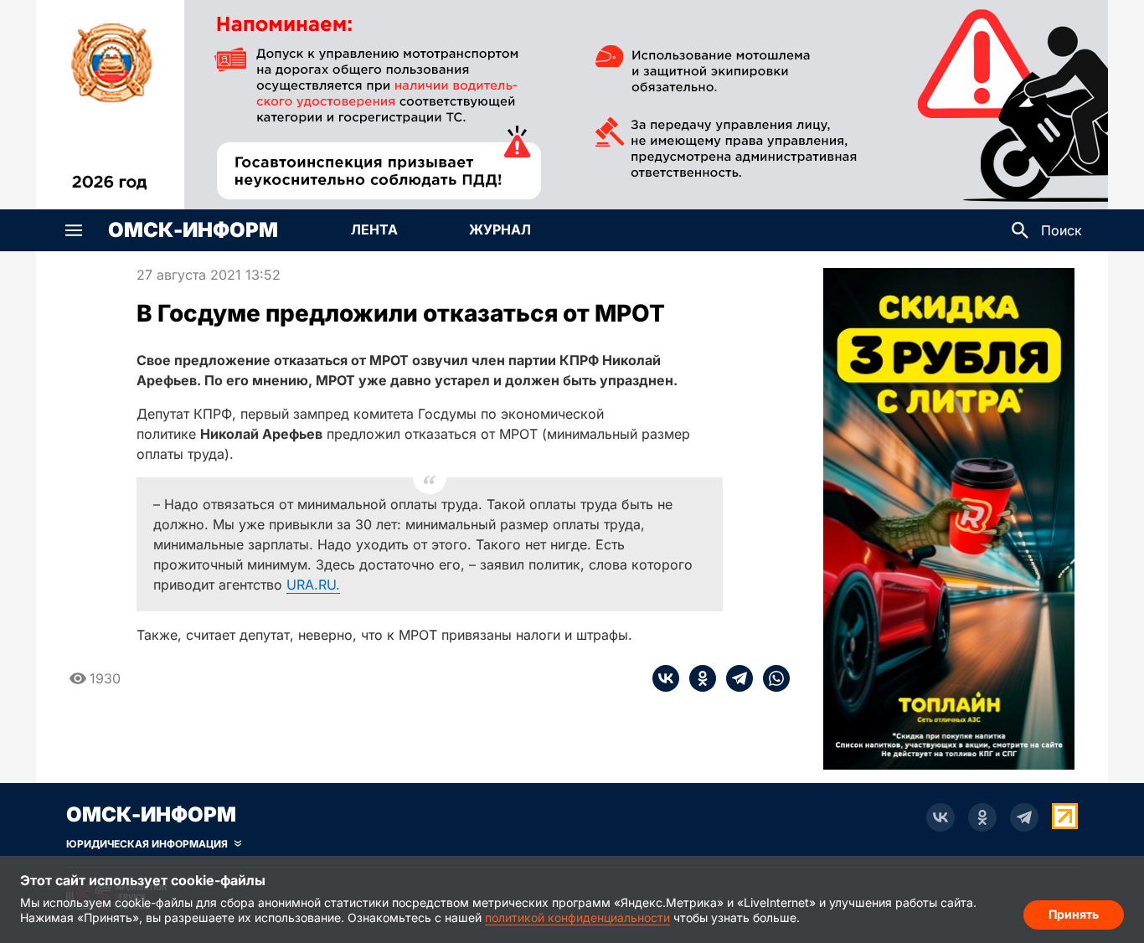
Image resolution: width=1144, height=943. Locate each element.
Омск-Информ (193, 230)
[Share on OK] (697, 678)
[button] (74, 230)
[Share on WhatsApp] (771, 678)
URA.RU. (313, 584)
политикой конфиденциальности (577, 917)
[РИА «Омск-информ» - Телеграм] (1024, 817)
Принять (1074, 914)
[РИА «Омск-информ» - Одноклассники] (982, 817)
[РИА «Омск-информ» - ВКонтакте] (940, 817)
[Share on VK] (665, 678)
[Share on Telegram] (734, 678)
